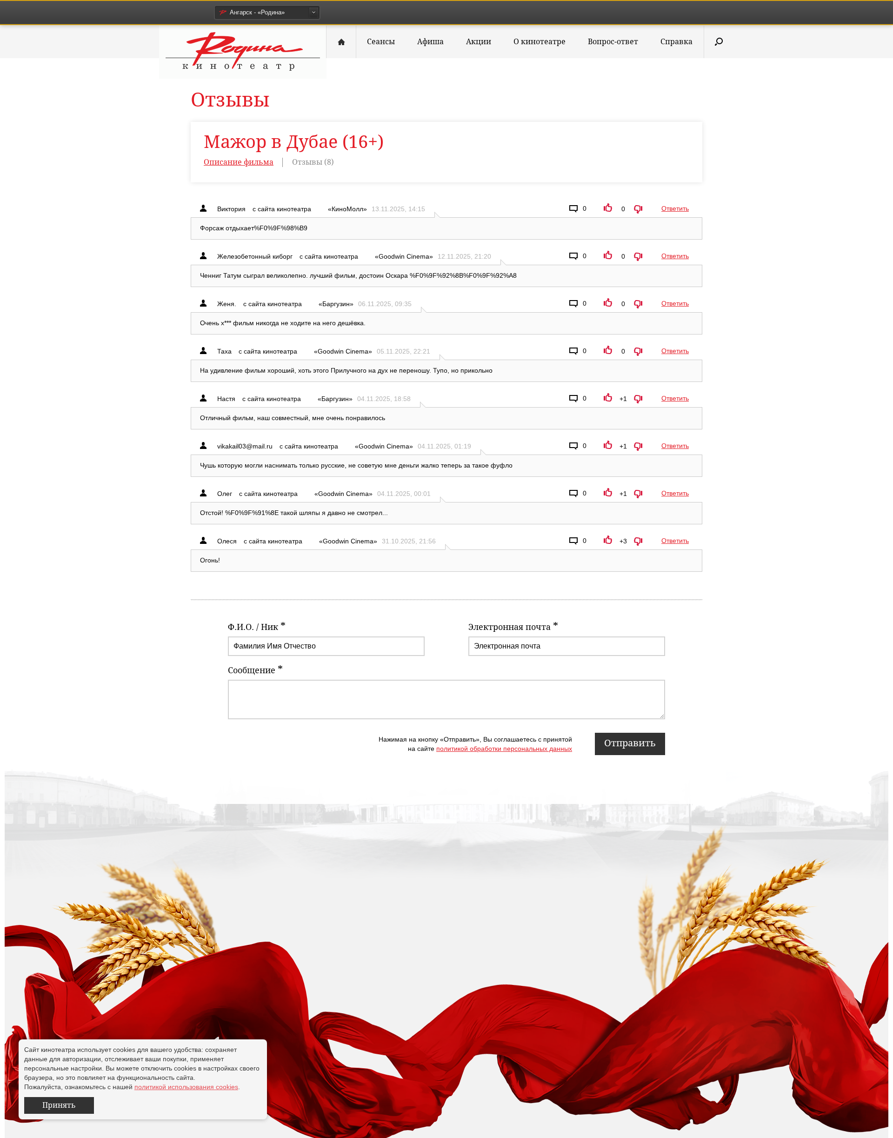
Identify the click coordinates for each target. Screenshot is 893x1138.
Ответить (675, 208)
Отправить (630, 743)
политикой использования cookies (186, 1087)
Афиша (430, 41)
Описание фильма (238, 162)
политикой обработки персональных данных (504, 748)
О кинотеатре (539, 41)
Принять (59, 1105)
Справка (676, 41)
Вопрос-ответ (613, 41)
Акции (478, 41)
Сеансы (381, 41)
